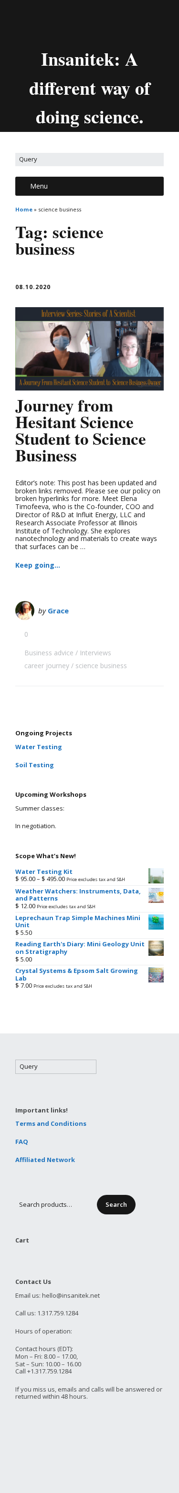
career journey (46, 665)
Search (116, 1204)
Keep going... (37, 565)
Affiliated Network (45, 1159)
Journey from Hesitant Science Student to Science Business (80, 430)
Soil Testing (34, 765)
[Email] (49, 22)
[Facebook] (82, 22)
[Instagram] (131, 22)
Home (23, 209)
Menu (39, 185)
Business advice (49, 652)
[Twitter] (66, 22)
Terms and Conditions (50, 1123)
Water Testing (38, 746)
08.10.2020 (33, 287)
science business (101, 665)
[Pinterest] (115, 22)
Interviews (95, 652)
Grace (58, 610)
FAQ (21, 1141)
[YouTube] (99, 22)
